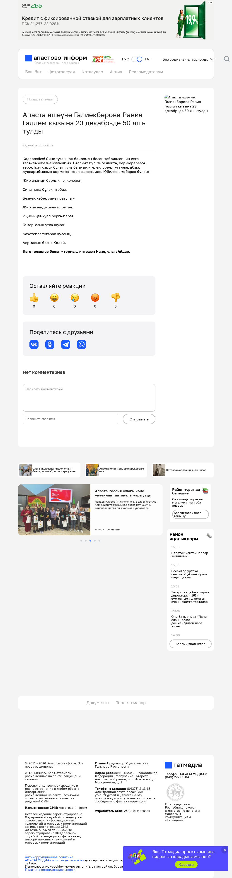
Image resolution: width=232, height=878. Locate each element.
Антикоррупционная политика (49, 857)
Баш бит (33, 71)
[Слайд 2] (86, 541)
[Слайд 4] (95, 541)
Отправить (139, 419)
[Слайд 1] (81, 541)
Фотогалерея (61, 71)
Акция (116, 71)
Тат (148, 59)
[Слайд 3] (90, 541)
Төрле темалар (131, 702)
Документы (98, 702)
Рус (125, 59)
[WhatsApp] (81, 344)
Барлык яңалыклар (190, 644)
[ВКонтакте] (34, 344)
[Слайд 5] (99, 541)
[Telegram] (65, 344)
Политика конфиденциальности (50, 869)
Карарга (186, 864)
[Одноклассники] (49, 344)
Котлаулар (92, 71)
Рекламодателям (146, 71)
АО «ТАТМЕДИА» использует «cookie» (54, 860)
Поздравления (40, 99)
